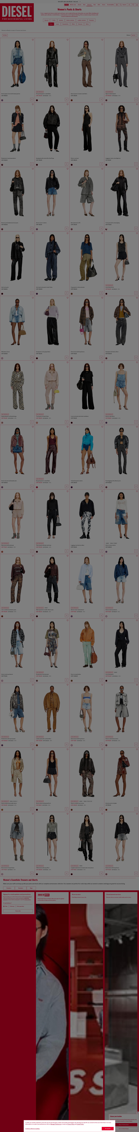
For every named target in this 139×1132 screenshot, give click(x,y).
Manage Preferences (56, 1124)
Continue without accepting (32, 1128)
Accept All (107, 1128)
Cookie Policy (80, 1124)
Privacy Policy (70, 1124)
